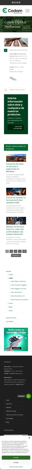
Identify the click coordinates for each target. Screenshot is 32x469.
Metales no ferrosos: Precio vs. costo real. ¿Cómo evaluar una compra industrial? (15, 230)
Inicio (7, 400)
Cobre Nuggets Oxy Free (18, 288)
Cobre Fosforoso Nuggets (19, 285)
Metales (8, 271)
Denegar (16, 462)
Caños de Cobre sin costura (14, 415)
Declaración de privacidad (16, 466)
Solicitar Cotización (18, 127)
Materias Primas (11, 318)
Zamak (10, 310)
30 (24, 251)
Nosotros (9, 404)
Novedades (9, 321)
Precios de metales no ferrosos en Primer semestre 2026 (16, 200)
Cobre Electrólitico (16, 292)
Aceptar (16, 457)
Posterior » (16, 255)
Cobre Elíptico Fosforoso (18, 281)
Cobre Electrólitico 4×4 (18, 296)
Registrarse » (20, 384)
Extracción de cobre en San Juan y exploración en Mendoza (15, 168)
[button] (29, 438)
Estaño (10, 303)
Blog (7, 422)
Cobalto (10, 274)
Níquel (10, 307)
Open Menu (27, 10)
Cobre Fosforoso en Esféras (19, 299)
